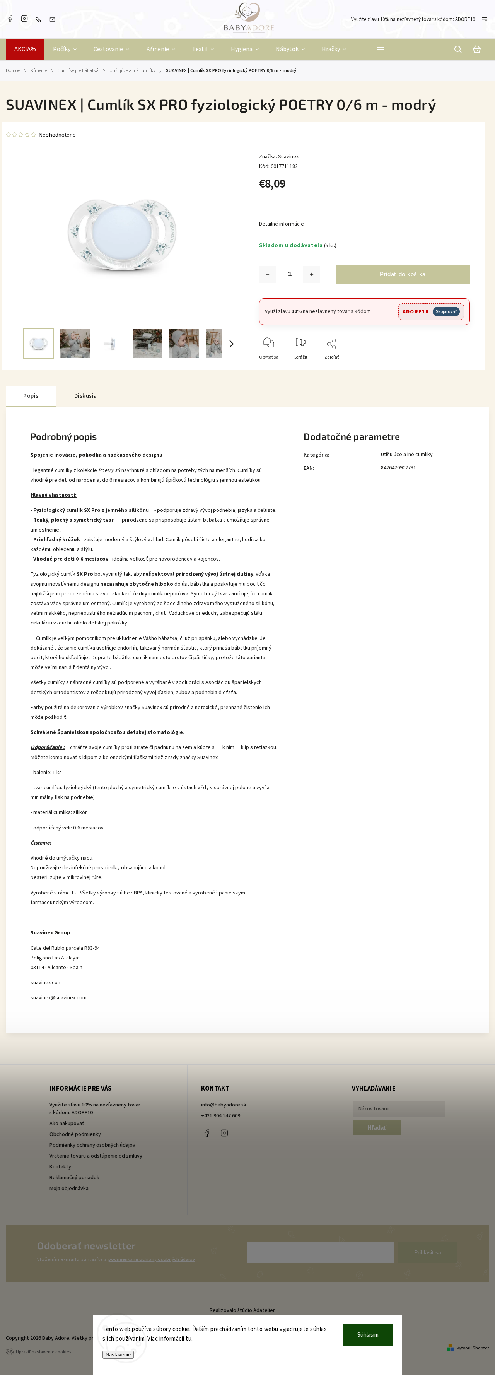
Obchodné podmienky (75, 1134)
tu (188, 1339)
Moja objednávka (69, 1188)
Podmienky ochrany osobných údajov (92, 1145)
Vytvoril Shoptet (473, 1348)
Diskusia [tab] (85, 396)
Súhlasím (368, 1335)
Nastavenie (118, 1355)
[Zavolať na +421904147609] (40, 19)
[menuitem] (25, 49)
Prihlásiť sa (427, 1252)
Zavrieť (445, 367)
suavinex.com (46, 983)
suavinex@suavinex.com (59, 998)
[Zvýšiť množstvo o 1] (311, 274)
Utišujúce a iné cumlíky (407, 454)
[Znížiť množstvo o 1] (267, 274)
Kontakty (60, 1167)
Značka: (279, 157)
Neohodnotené (57, 134)
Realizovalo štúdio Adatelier (243, 1310)
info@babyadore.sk (223, 1105)
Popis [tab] (31, 396)
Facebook (10, 18)
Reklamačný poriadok (74, 1178)
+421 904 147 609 (220, 1116)
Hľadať (376, 1127)
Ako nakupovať (67, 1123)
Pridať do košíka (403, 274)
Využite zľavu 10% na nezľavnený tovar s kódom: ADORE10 (413, 19)
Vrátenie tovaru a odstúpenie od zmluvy (96, 1156)
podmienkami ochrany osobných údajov (151, 1259)
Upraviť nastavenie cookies (44, 1352)
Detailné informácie (281, 224)
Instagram (24, 18)
